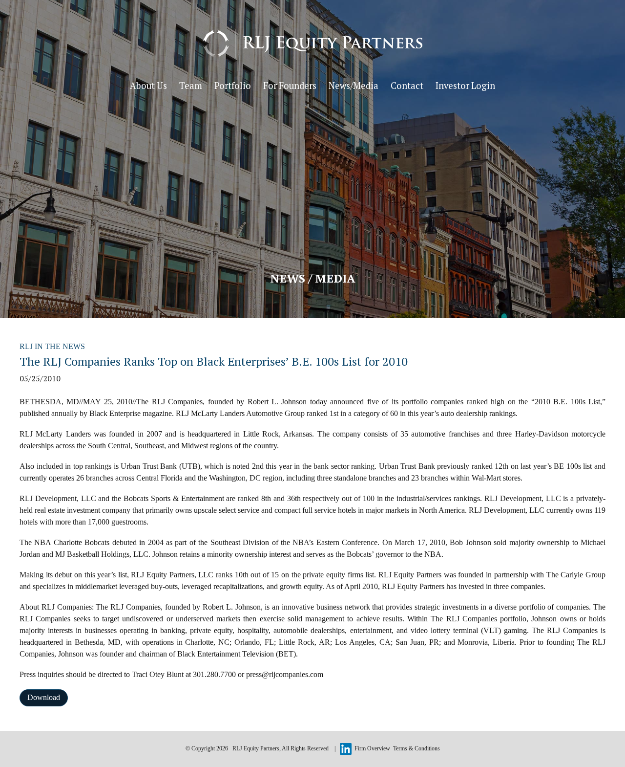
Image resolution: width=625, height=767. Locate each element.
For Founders (289, 85)
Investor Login (465, 85)
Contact (407, 85)
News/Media (353, 85)
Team (190, 85)
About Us (148, 85)
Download (43, 697)
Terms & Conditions (416, 748)
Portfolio (232, 85)
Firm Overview (372, 748)
